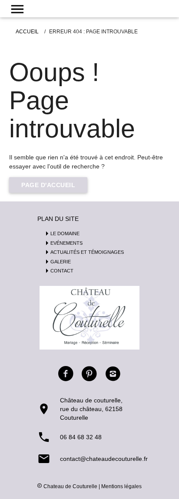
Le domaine (65, 233)
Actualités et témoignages (87, 252)
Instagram (113, 374)
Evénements (66, 243)
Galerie (60, 261)
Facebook (65, 374)
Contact (61, 270)
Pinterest (89, 374)
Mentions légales (121, 486)
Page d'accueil (48, 184)
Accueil (27, 32)
